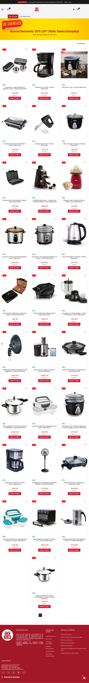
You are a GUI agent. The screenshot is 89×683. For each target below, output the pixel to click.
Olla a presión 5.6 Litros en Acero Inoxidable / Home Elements (15, 427)
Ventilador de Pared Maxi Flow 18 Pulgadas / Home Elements (15, 370)
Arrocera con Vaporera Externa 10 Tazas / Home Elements (44, 257)
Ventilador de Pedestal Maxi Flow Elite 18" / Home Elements (44, 483)
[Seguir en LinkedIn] (13, 672)
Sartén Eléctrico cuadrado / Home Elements (74, 483)
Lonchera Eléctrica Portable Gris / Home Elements (44, 427)
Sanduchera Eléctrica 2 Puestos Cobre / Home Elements (15, 314)
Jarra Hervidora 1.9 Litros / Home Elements (74, 257)
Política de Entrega (66, 634)
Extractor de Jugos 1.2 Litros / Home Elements (44, 370)
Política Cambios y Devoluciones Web (71, 637)
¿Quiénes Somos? (51, 636)
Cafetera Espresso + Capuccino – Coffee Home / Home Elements (44, 201)
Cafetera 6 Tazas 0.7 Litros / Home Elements (14, 483)
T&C (70, 2)
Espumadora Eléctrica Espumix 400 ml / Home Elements (74, 540)
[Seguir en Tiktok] (24, 672)
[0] (8, 9)
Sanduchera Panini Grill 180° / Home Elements (15, 144)
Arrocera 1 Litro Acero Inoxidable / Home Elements (14, 257)
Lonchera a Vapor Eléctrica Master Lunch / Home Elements (15, 88)
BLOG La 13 (49, 639)
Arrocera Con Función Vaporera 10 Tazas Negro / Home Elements (74, 427)
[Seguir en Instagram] (8, 672)
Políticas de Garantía (67, 645)
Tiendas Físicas (50, 651)
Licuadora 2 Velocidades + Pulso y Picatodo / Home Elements (74, 314)
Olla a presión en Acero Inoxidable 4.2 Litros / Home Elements (44, 597)
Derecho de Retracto (67, 640)
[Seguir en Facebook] (3, 672)
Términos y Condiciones (67, 643)
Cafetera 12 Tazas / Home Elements (44, 88)
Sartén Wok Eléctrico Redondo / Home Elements (74, 370)
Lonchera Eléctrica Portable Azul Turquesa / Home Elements (15, 540)
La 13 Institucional (24, 16)
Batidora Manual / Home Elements (44, 144)
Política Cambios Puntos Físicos (69, 653)
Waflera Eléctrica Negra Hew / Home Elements (44, 314)
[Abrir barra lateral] (2, 344)
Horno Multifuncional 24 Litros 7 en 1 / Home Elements (44, 540)
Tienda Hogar (13, 17)
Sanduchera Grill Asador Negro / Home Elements (15, 201)
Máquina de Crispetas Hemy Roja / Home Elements (74, 201)
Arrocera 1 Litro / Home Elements (74, 87)
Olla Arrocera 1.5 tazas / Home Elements (74, 144)
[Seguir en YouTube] (18, 672)
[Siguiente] (48, 615)
